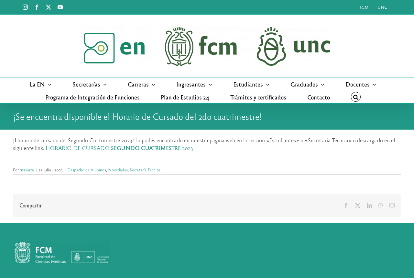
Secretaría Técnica (145, 169)
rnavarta (27, 169)
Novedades (118, 169)
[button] (355, 96)
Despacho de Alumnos (86, 169)
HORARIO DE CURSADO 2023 (119, 148)
